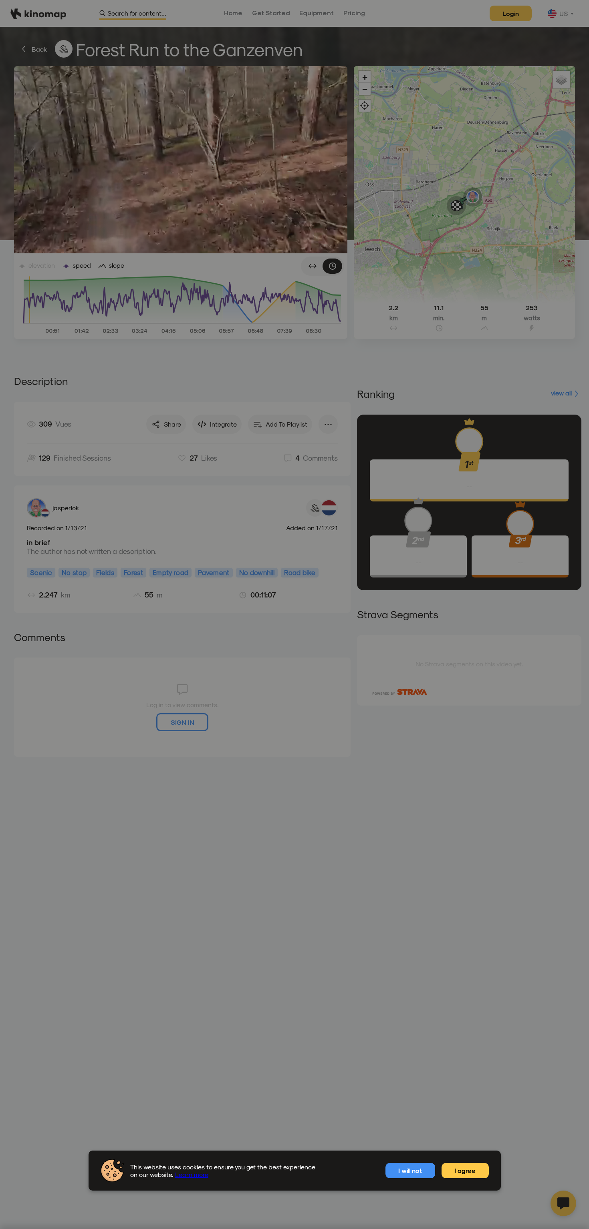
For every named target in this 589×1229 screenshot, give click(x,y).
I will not (410, 1170)
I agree (465, 1170)
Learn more (191, 1174)
